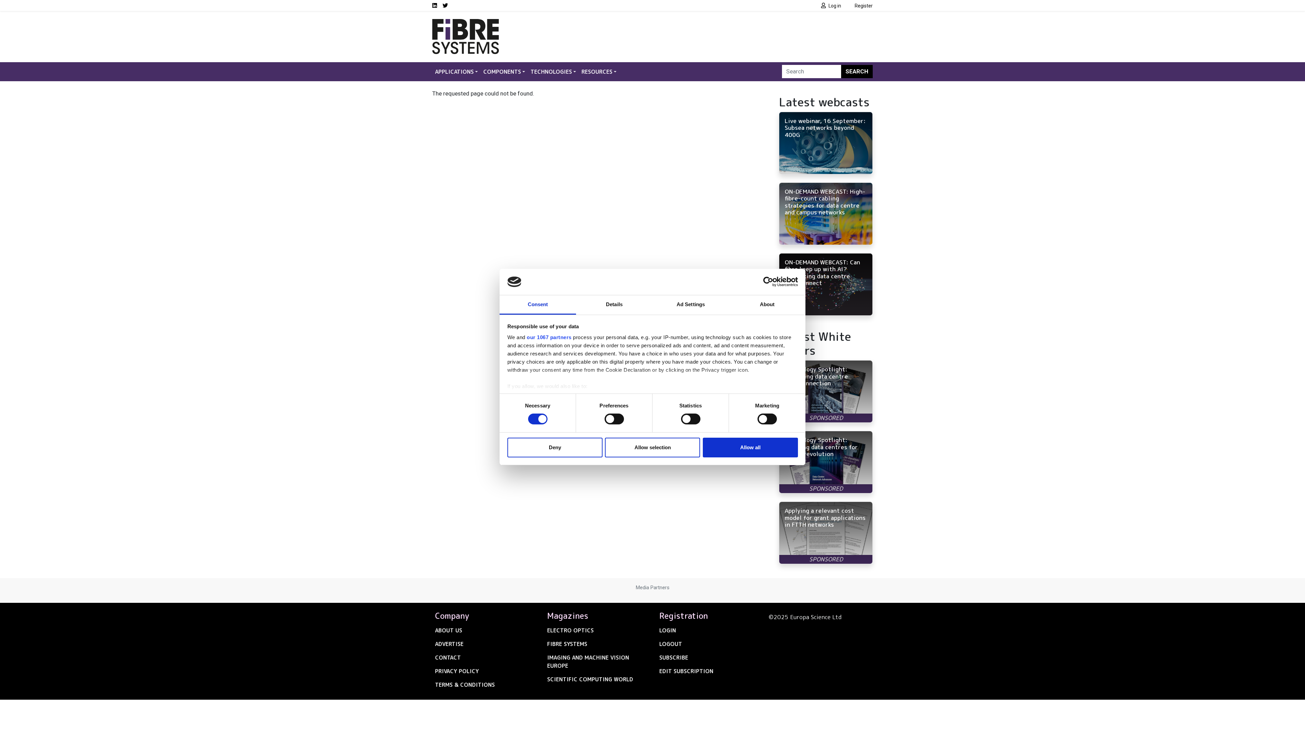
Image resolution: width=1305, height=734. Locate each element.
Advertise (449, 644)
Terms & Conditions (465, 684)
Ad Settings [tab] (691, 304)
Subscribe (673, 657)
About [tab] (767, 304)
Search (857, 71)
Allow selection (652, 447)
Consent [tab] (538, 304)
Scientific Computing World (590, 679)
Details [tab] (614, 304)
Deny (555, 447)
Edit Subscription (686, 671)
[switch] (614, 419)
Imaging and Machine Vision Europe (588, 661)
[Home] (465, 23)
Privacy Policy (457, 671)
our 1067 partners (549, 337)
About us (448, 630)
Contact (448, 657)
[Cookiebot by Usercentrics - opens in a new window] (768, 282)
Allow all (750, 447)
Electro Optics (570, 630)
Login (667, 630)
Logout (670, 644)
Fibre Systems (567, 644)
